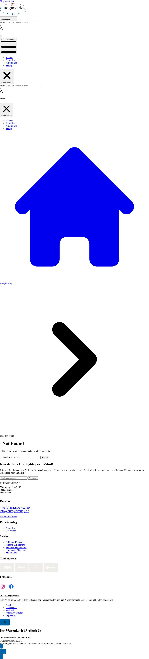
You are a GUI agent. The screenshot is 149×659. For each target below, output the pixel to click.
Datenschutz (11, 607)
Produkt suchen (7, 22)
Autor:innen (11, 63)
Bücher (9, 57)
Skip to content (7, 1)
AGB (8, 605)
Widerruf (10, 610)
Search (45, 457)
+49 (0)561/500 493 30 (15, 507)
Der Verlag (11, 530)
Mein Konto (11, 552)
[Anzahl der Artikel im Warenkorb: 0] (1, 36)
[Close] (5, 622)
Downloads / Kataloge (16, 550)
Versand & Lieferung (15, 545)
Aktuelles (10, 60)
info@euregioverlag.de (14, 511)
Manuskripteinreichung (16, 547)
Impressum (11, 615)
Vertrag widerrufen (14, 612)
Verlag (9, 65)
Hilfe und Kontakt (8, 516)
